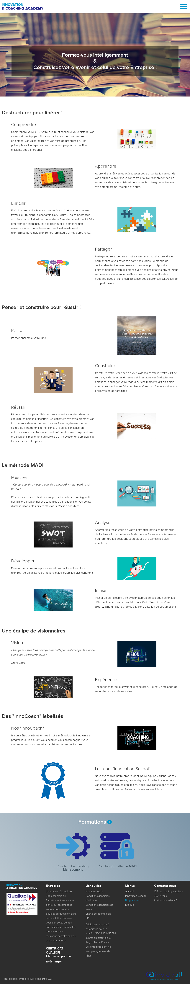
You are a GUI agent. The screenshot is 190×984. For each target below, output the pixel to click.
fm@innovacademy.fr (165, 900)
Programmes (132, 900)
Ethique (129, 905)
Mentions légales (95, 891)
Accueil (129, 891)
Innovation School (135, 896)
